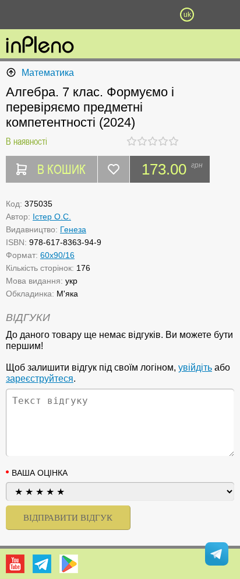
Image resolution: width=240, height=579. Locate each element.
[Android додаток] (68, 563)
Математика (48, 73)
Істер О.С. (52, 216)
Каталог (18, 15)
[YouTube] (15, 563)
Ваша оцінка (40, 472)
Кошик (154, 15)
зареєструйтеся (39, 378)
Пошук (86, 15)
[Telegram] (42, 563)
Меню (53, 15)
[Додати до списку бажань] (113, 169)
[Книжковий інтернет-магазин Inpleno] (40, 45)
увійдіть (195, 367)
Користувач (120, 15)
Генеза (73, 229)
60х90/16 (57, 255)
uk (187, 15)
